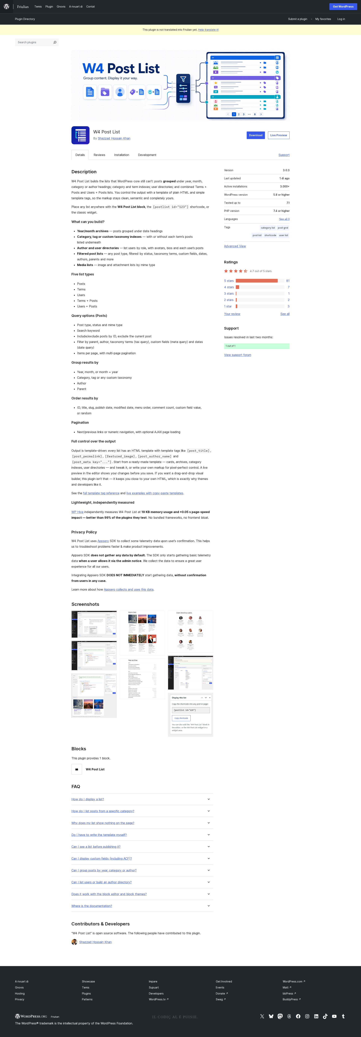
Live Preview (278, 135)
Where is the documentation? (91, 906)
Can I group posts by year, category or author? (104, 870)
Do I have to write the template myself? (99, 835)
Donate (222, 993)
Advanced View (235, 246)
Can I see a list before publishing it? (96, 846)
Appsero (103, 541)
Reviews (99, 155)
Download (255, 135)
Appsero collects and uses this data (128, 589)
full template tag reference (101, 493)
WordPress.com (294, 981)
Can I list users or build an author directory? (101, 882)
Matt (287, 987)
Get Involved (224, 981)
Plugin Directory (25, 19)
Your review (232, 314)
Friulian (55, 1016)
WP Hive (77, 512)
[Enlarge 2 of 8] (112, 646)
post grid (283, 227)
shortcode (270, 235)
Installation (121, 155)
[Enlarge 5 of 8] (160, 663)
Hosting (20, 993)
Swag (221, 999)
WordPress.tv (159, 999)
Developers (156, 993)
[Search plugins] (55, 42)
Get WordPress (343, 6)
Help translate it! (208, 29)
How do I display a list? (87, 799)
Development (147, 155)
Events (220, 987)
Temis (85, 987)
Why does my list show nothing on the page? (102, 823)
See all (285, 314)
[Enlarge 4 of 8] (160, 616)
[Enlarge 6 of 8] (208, 616)
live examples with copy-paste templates (155, 493)
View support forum (237, 355)
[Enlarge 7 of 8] (208, 661)
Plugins (86, 993)
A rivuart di (21, 981)
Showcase (88, 981)
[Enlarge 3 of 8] (112, 678)
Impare (153, 981)
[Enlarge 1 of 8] (112, 616)
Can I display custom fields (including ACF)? (101, 858)
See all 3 (284, 218)
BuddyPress (292, 999)
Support (284, 155)
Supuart (154, 987)
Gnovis (19, 987)
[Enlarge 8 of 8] (208, 698)
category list (268, 227)
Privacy (19, 999)
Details (80, 155)
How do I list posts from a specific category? (102, 811)
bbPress (289, 993)
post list (257, 235)
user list (283, 235)
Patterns (87, 999)
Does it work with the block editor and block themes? (109, 894)
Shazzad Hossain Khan (114, 138)
